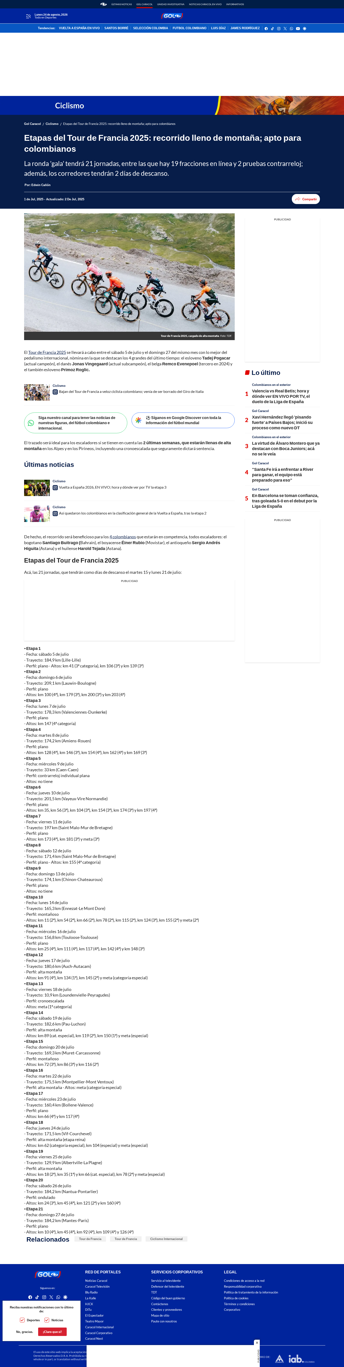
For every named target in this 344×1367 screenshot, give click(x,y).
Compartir (309, 199)
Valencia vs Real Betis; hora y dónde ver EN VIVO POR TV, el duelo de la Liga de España (281, 396)
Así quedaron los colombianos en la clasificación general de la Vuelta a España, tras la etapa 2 (132, 513)
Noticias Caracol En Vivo (205, 4)
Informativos (235, 4)
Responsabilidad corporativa (243, 1286)
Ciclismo (52, 123)
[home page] (103, 4)
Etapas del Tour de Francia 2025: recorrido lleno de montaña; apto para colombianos (119, 123)
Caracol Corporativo (98, 1332)
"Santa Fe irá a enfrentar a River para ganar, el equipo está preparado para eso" (282, 475)
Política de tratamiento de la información (251, 1292)
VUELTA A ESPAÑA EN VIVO (79, 28)
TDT (154, 1292)
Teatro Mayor (94, 1321)
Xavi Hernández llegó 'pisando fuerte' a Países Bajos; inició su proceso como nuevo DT (282, 422)
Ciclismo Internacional (166, 1239)
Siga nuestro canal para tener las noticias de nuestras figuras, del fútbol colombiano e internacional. (76, 422)
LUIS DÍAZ (218, 28)
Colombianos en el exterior (271, 385)
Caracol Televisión (97, 1286)
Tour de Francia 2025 (47, 352)
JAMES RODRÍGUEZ (245, 28)
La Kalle (90, 1298)
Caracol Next (94, 1338)
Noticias (57, 1320)
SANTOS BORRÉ (116, 28)
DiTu (88, 1309)
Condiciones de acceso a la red (244, 1280)
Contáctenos (159, 1303)
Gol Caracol (144, 4)
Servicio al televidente (166, 1280)
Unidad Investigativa (170, 4)
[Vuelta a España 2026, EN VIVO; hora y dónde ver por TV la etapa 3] (37, 488)
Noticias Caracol (96, 1280)
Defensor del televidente (167, 1286)
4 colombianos (123, 536)
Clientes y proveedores (166, 1309)
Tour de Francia (90, 1239)
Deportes (33, 1320)
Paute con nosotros (164, 1321)
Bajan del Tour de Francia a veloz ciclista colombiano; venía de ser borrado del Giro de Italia (131, 391)
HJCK (89, 1303)
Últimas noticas (121, 4)
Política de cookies (236, 1298)
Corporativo (232, 1309)
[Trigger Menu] (28, 16)
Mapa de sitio (160, 1315)
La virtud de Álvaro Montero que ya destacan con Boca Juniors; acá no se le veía (286, 448)
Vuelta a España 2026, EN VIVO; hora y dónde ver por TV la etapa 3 (112, 487)
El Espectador (94, 1315)
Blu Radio (91, 1292)
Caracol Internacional (99, 1326)
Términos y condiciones (239, 1303)
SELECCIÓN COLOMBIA (150, 28)
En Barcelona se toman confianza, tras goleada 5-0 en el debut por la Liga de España (285, 501)
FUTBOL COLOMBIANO (189, 28)
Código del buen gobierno (168, 1298)
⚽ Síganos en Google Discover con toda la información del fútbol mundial (183, 420)
